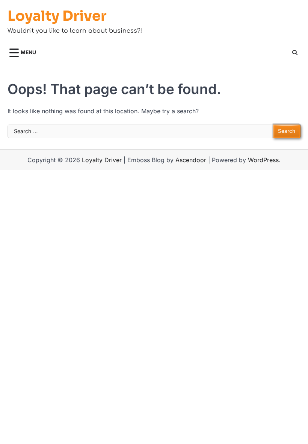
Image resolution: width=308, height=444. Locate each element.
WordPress (263, 160)
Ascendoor (190, 160)
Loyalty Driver (57, 16)
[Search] (294, 52)
